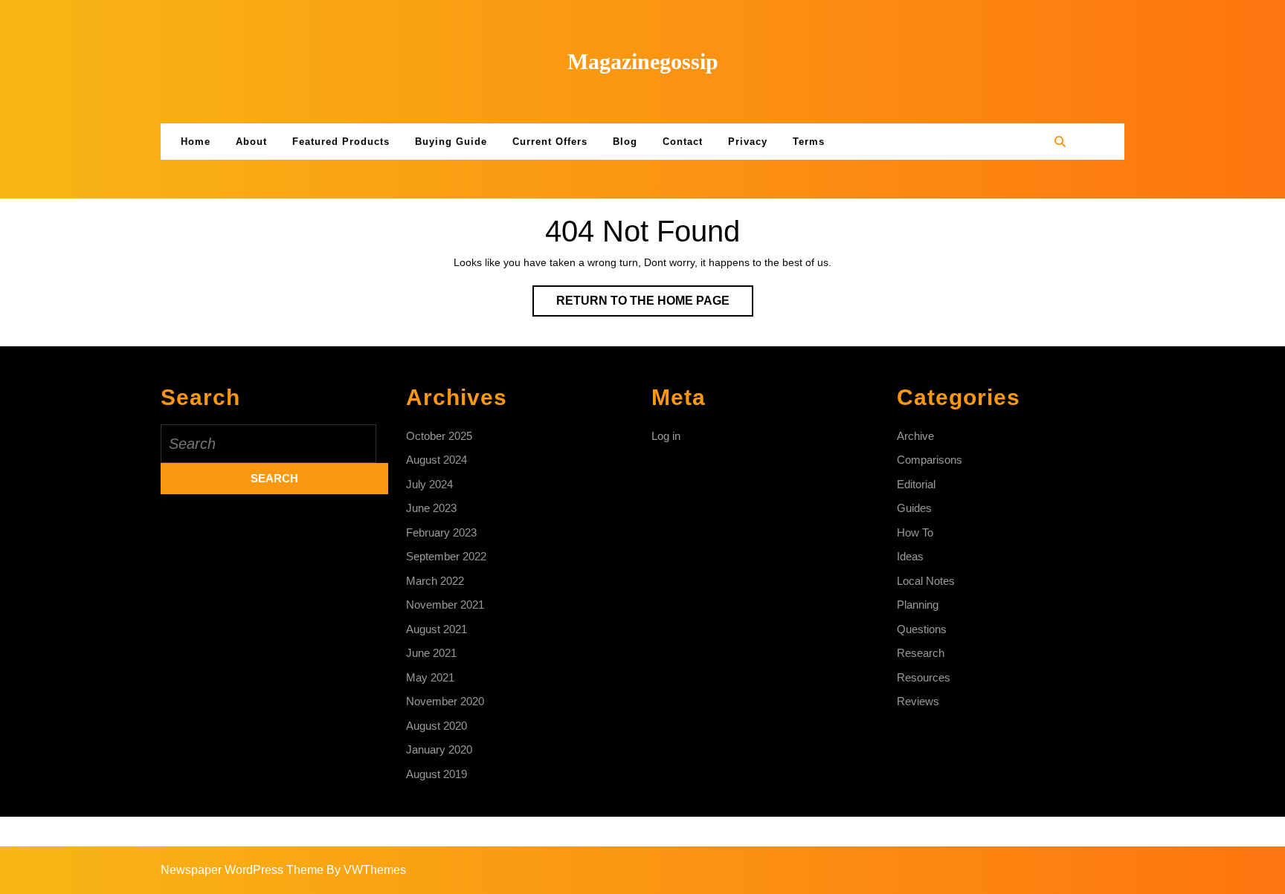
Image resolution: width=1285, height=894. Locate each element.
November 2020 (445, 701)
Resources (923, 677)
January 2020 (439, 749)
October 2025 (439, 436)
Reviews (918, 701)
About (251, 141)
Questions (922, 629)
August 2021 (436, 629)
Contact (683, 141)
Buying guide (451, 141)
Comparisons (929, 459)
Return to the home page (654, 305)
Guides (914, 508)
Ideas (910, 556)
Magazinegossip (642, 61)
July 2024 (429, 484)
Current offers (549, 141)
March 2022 (435, 580)
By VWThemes (366, 870)
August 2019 (436, 774)
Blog (625, 141)
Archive (915, 436)
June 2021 (431, 653)
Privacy (747, 141)
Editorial (916, 484)
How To (915, 532)
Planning (917, 604)
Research (920, 653)
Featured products (341, 141)
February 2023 (441, 532)
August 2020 (436, 725)
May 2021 (430, 677)
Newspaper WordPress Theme (242, 870)
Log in (665, 436)
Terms (809, 141)
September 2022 (446, 556)
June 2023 (431, 508)
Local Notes (926, 580)
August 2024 (436, 459)
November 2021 (445, 604)
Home (195, 141)
